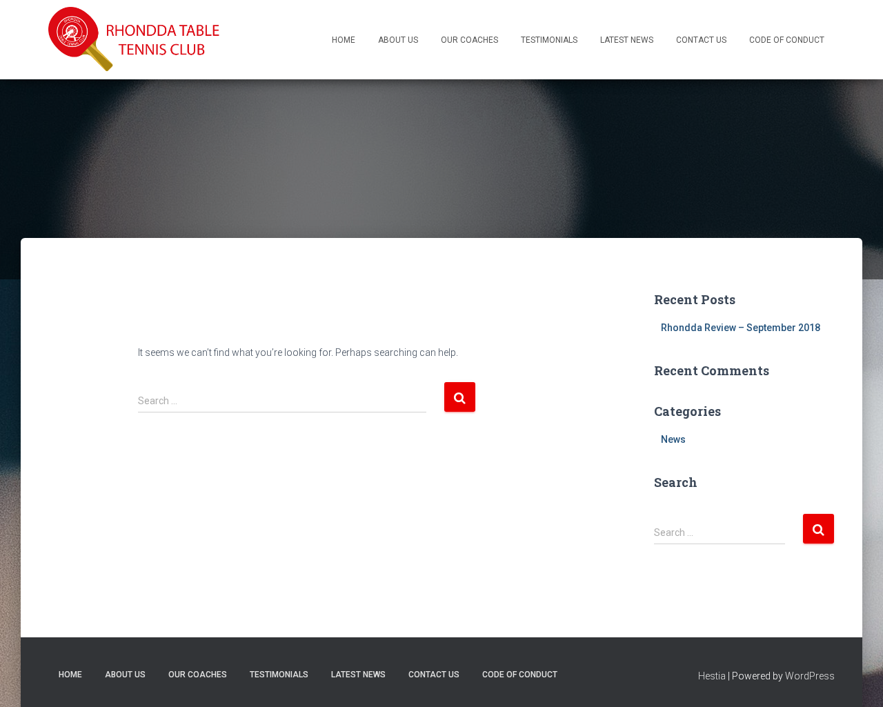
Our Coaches (469, 40)
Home (343, 40)
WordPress (810, 675)
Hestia (712, 675)
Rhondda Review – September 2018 (740, 327)
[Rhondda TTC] (134, 39)
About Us (398, 40)
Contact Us (701, 40)
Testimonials (549, 40)
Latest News (626, 40)
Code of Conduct (786, 40)
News (673, 439)
